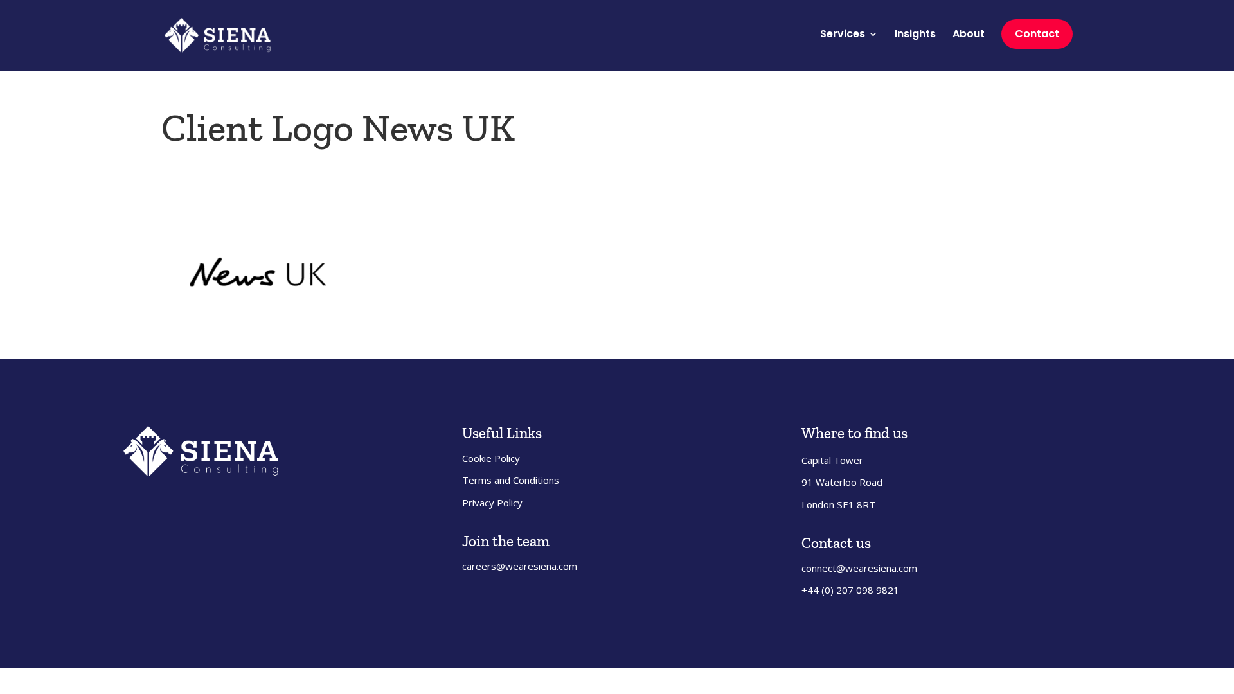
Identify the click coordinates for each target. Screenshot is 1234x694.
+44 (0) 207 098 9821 (850, 589)
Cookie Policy (491, 458)
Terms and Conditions (510, 480)
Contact (1037, 33)
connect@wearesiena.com (859, 568)
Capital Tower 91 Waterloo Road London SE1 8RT (841, 482)
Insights (915, 35)
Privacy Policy (492, 502)
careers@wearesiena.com (519, 566)
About (968, 35)
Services (842, 35)
